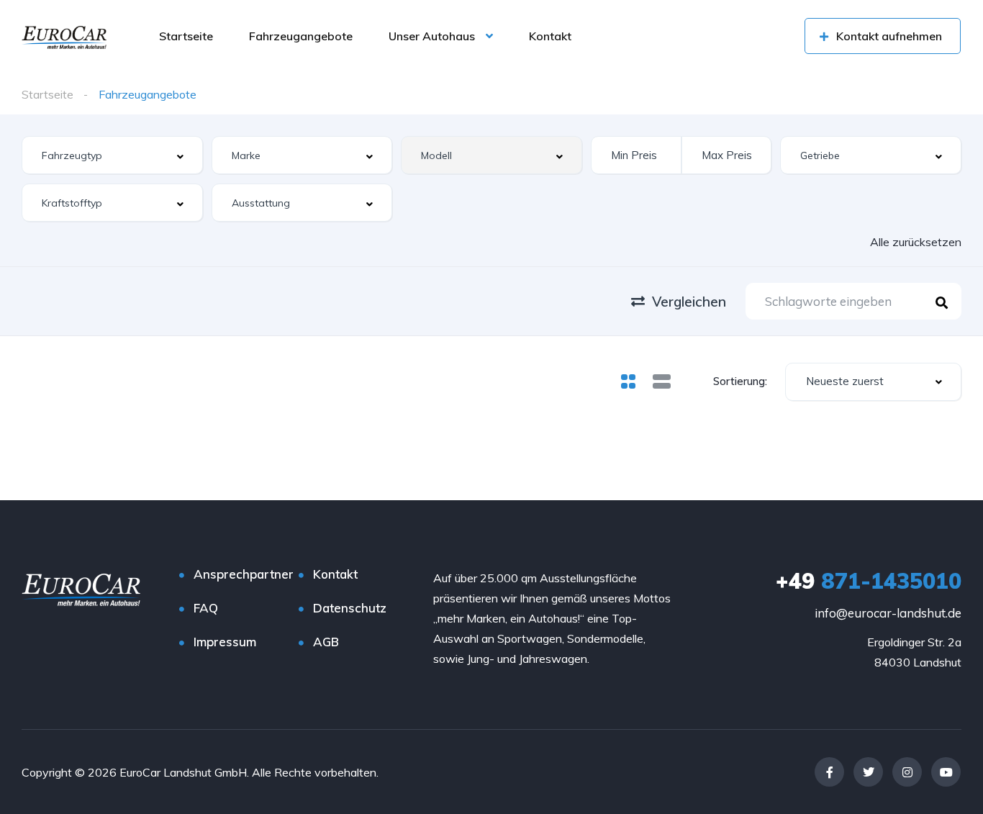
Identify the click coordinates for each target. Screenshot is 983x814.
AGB (326, 641)
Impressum (225, 641)
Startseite (186, 36)
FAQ (206, 607)
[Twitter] (868, 772)
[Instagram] (907, 772)
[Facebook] (829, 772)
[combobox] (112, 155)
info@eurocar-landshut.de (888, 612)
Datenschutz (349, 607)
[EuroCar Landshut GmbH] (64, 36)
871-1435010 (868, 580)
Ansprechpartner (244, 574)
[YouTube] (946, 772)
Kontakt (550, 36)
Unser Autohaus (432, 36)
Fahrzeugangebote (301, 36)
